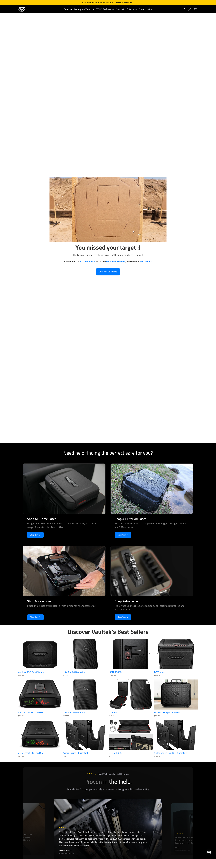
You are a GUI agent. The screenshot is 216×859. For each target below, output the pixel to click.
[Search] (184, 9)
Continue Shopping (108, 271)
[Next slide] (149, 654)
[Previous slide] (112, 654)
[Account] (189, 9)
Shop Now (34, 534)
